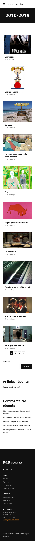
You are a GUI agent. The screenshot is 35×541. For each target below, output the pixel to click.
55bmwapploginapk (10, 411)
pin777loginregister (10, 430)
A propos (6, 482)
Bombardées (11, 57)
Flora (7, 192)
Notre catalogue (8, 497)
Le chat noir (10, 252)
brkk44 (5, 422)
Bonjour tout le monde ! (11, 387)
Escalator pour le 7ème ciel (17, 287)
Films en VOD (7, 500)
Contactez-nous (8, 488)
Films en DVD (7, 504)
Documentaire (9, 59)
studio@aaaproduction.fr (11, 520)
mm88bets (7, 418)
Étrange (8, 125)
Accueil (5, 479)
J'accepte (6, 536)
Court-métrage (10, 94)
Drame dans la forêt (14, 92)
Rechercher (6, 361)
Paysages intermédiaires (16, 222)
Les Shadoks (7, 485)
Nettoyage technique (14, 345)
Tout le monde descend (16, 316)
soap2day (6, 426)
